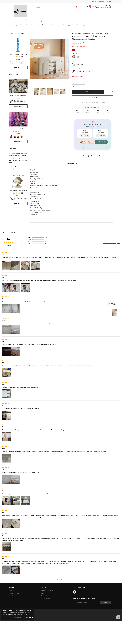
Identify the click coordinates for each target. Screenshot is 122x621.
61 (25, 137)
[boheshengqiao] (11, 101)
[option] (49, 59)
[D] (21, 198)
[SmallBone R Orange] (18, 62)
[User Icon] (102, 7)
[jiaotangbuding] (21, 101)
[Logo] (20, 11)
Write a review (109, 241)
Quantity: (74, 79)
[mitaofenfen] (18, 101)
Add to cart (18, 67)
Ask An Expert (99, 156)
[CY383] (14, 137)
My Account (107, 7)
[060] (21, 137)
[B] (14, 198)
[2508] (18, 137)
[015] (11, 137)
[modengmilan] (14, 101)
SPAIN (79, 72)
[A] (11, 198)
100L (82, 64)
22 (25, 62)
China (74, 72)
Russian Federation (88, 72)
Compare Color (64, 82)
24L (74, 64)
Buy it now (93, 97)
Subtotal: (74, 86)
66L (78, 64)
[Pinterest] (74, 592)
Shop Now (101, 142)
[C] (18, 198)
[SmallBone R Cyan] (21, 62)
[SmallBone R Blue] (11, 62)
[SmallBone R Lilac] (14, 62)
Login (106, 6)
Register (111, 6)
